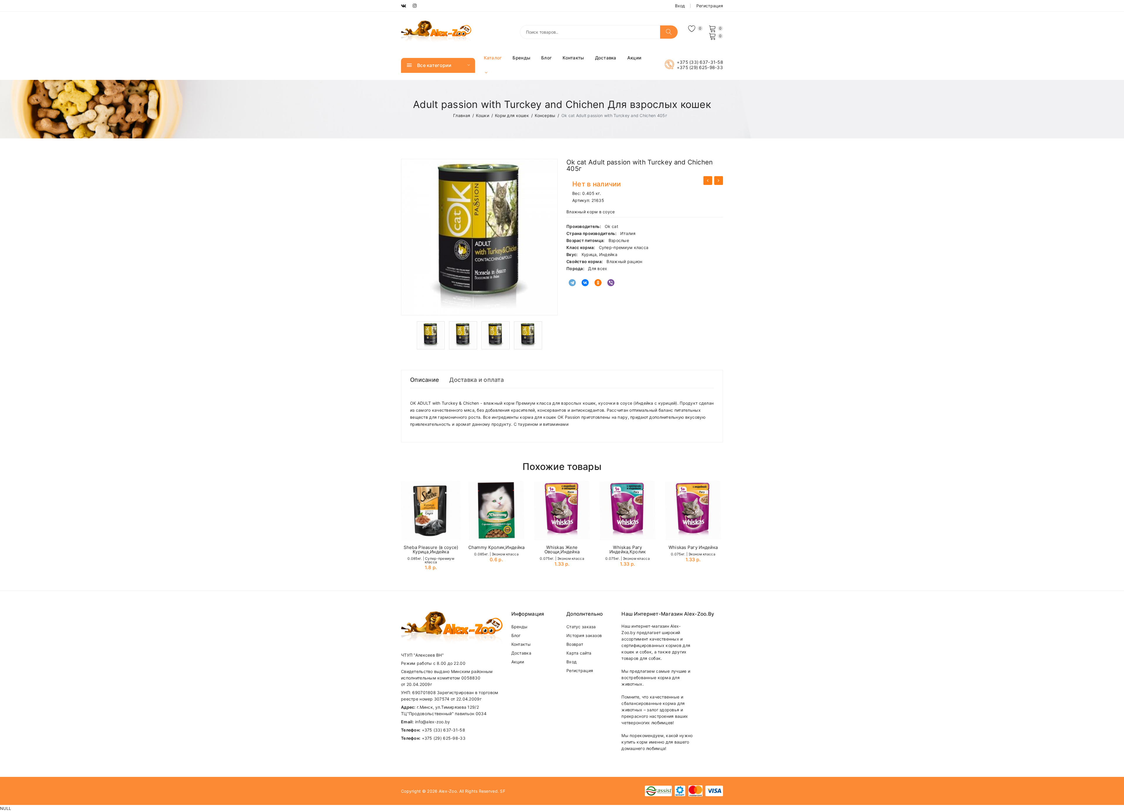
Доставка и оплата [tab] (476, 379)
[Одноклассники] (598, 282)
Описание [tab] (424, 379)
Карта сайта (578, 652)
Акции (634, 58)
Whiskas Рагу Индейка (693, 547)
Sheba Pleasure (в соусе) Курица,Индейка (431, 550)
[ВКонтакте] (585, 282)
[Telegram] (572, 282)
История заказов (584, 635)
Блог (546, 58)
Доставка (605, 58)
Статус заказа (581, 626)
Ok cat (611, 226)
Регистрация (709, 5)
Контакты (573, 58)
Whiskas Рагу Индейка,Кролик (627, 550)
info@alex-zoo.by (432, 721)
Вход (680, 5)
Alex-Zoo (448, 791)
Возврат (574, 644)
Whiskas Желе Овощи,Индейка (562, 550)
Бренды (521, 58)
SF (502, 791)
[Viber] (611, 282)
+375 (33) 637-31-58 (700, 62)
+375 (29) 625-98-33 (700, 67)
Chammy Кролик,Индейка (496, 547)
